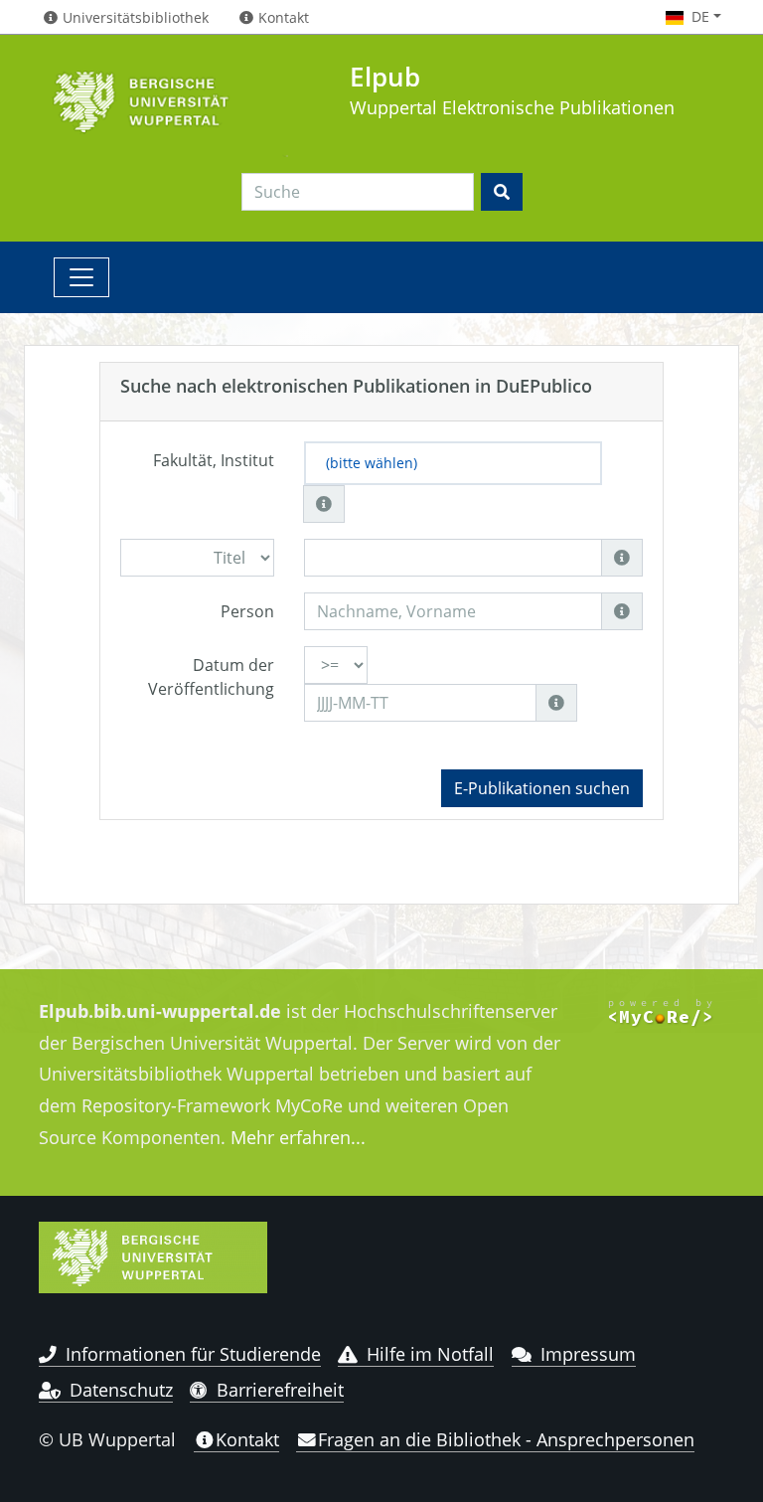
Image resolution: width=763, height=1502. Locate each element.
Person (247, 611)
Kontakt (247, 1439)
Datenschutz (121, 1390)
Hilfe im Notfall (430, 1354)
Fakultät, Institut (213, 460)
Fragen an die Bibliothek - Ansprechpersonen (506, 1439)
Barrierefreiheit (280, 1390)
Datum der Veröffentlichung (211, 677)
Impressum (588, 1354)
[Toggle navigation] (81, 277)
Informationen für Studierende (193, 1354)
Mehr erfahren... (298, 1137)
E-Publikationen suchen (542, 788)
